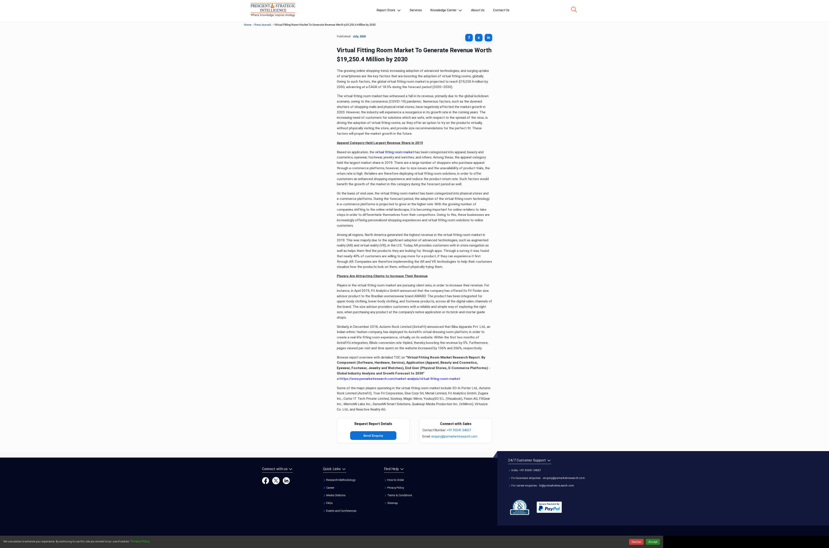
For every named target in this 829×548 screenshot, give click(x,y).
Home (247, 25)
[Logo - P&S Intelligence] (273, 10)
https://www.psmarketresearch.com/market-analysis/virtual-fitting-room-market (400, 379)
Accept (653, 541)
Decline (636, 541)
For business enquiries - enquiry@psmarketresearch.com (548, 478)
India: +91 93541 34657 (526, 470)
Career (330, 487)
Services (416, 10)
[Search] (574, 9)
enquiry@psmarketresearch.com (454, 436)
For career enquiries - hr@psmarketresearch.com (542, 485)
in (488, 37)
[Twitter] (276, 480)
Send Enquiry (373, 435)
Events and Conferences (341, 510)
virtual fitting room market (394, 152)
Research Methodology (340, 480)
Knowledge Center (443, 10)
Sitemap (392, 503)
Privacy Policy (395, 487)
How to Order (395, 480)
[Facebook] (265, 480)
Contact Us (501, 10)
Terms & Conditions (399, 495)
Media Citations (336, 495)
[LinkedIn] (286, 480)
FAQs (329, 503)
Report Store (386, 10)
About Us (477, 10)
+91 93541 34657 (459, 430)
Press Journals (263, 25)
